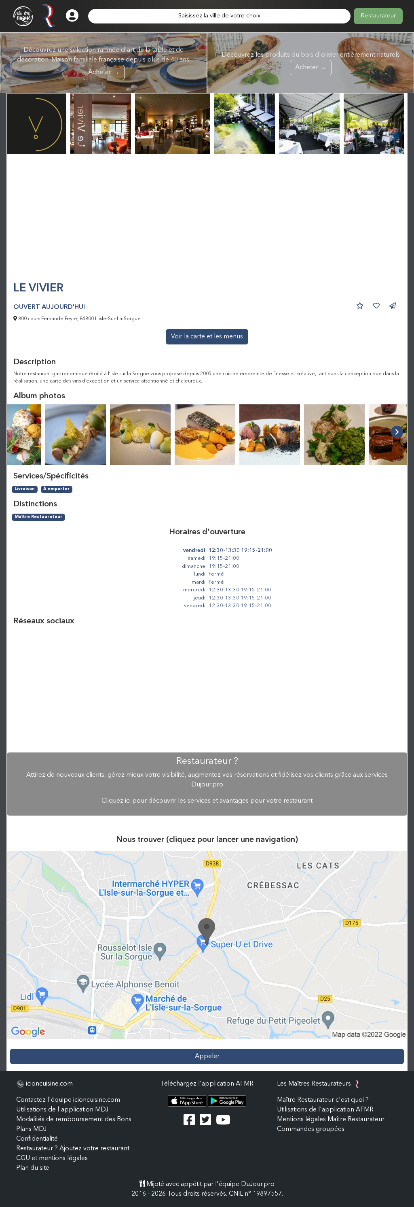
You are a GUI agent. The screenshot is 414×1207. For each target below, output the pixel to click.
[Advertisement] (207, 221)
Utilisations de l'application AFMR (325, 1110)
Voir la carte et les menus (207, 337)
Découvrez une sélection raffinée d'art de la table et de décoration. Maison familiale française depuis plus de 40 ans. (103, 61)
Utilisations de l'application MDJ (62, 1110)
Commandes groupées (310, 1129)
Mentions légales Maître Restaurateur (330, 1119)
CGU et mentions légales (52, 1158)
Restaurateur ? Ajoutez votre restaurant (72, 1148)
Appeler (207, 1056)
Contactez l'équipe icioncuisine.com (68, 1100)
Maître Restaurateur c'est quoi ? (323, 1100)
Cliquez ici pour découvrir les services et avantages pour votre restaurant (207, 801)
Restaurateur (378, 16)
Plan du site (32, 1168)
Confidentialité (37, 1139)
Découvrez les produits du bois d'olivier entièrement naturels (311, 61)
